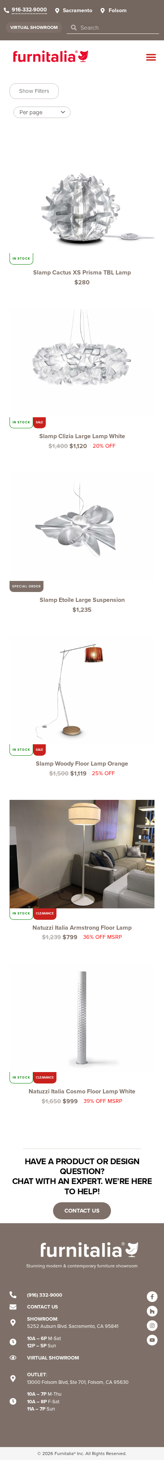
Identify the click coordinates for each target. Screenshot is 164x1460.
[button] (151, 57)
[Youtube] (152, 1340)
